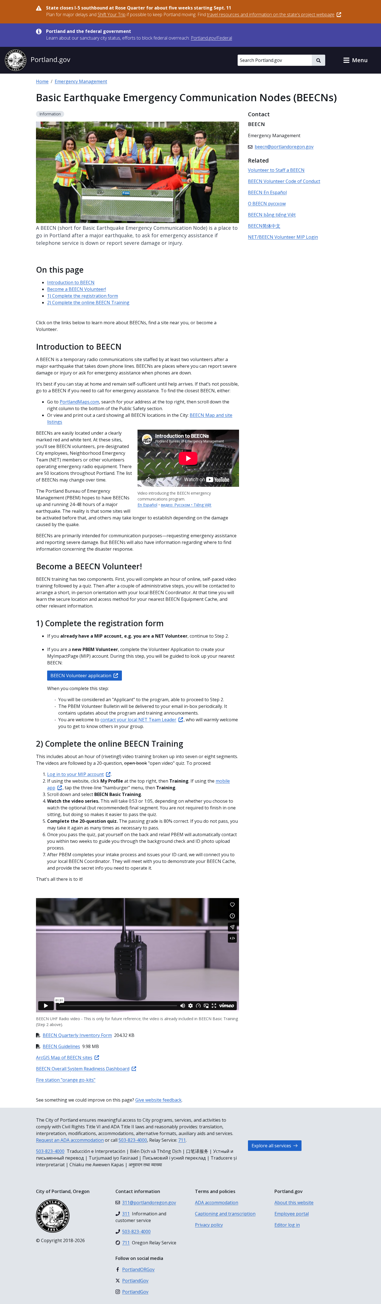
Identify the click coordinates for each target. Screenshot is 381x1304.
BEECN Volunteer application (80, 675)
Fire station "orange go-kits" (65, 1080)
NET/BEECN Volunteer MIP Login (283, 237)
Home (42, 81)
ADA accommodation (216, 1202)
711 (182, 1140)
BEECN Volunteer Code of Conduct (284, 181)
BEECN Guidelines (61, 1046)
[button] (355, 60)
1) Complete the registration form (82, 296)
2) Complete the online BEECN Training (88, 302)
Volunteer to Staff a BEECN (276, 170)
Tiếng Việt (202, 504)
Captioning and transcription (225, 1214)
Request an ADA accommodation (70, 1140)
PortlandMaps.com (79, 402)
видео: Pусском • (177, 504)
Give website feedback (158, 1100)
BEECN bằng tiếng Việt (272, 215)
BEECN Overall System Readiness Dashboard (82, 1069)
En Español (147, 504)
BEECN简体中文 (264, 226)
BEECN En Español (267, 192)
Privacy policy (209, 1225)
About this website (294, 1202)
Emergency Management (81, 81)
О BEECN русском (267, 203)
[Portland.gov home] (37, 60)
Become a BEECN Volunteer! (76, 289)
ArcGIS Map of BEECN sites (64, 1057)
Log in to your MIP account (75, 774)
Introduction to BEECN (71, 282)
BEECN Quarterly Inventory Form (77, 1035)
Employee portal (291, 1214)
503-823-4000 (133, 1140)
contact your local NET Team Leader (138, 720)
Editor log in (287, 1225)
